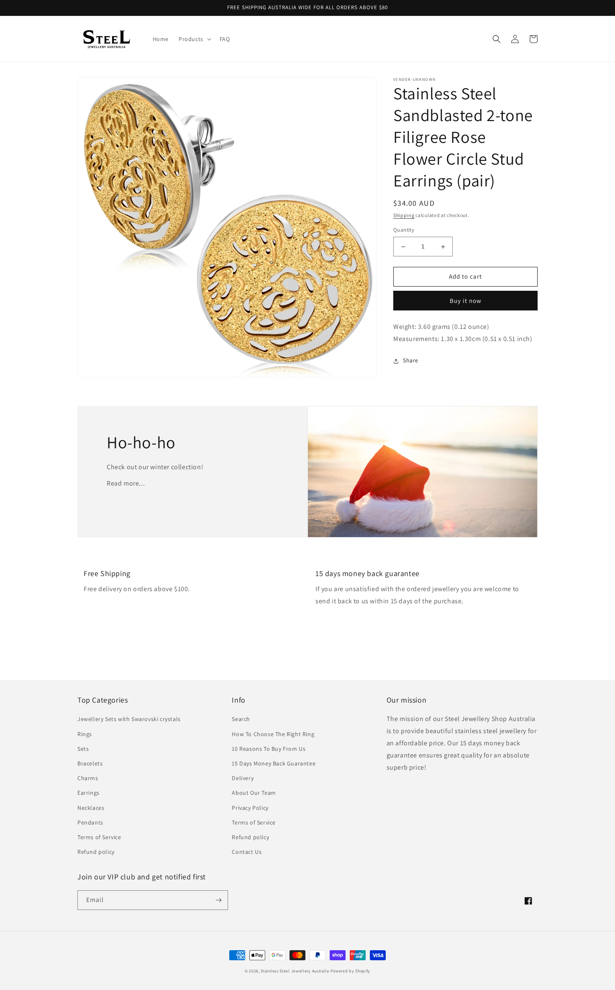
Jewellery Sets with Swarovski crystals (129, 719)
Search (241, 719)
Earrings (88, 792)
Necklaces (90, 808)
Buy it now (466, 301)
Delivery (243, 778)
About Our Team (254, 792)
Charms (87, 778)
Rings (84, 734)
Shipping (404, 215)
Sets (83, 748)
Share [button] (410, 360)
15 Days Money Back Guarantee (273, 763)
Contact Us (246, 852)
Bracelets (89, 763)
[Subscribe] (218, 900)
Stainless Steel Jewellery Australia (295, 971)
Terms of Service (99, 837)
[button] (194, 39)
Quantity (403, 230)
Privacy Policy (250, 808)
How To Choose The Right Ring (273, 734)
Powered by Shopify (351, 971)
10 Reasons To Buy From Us (268, 748)
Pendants (90, 822)
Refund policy (96, 852)
